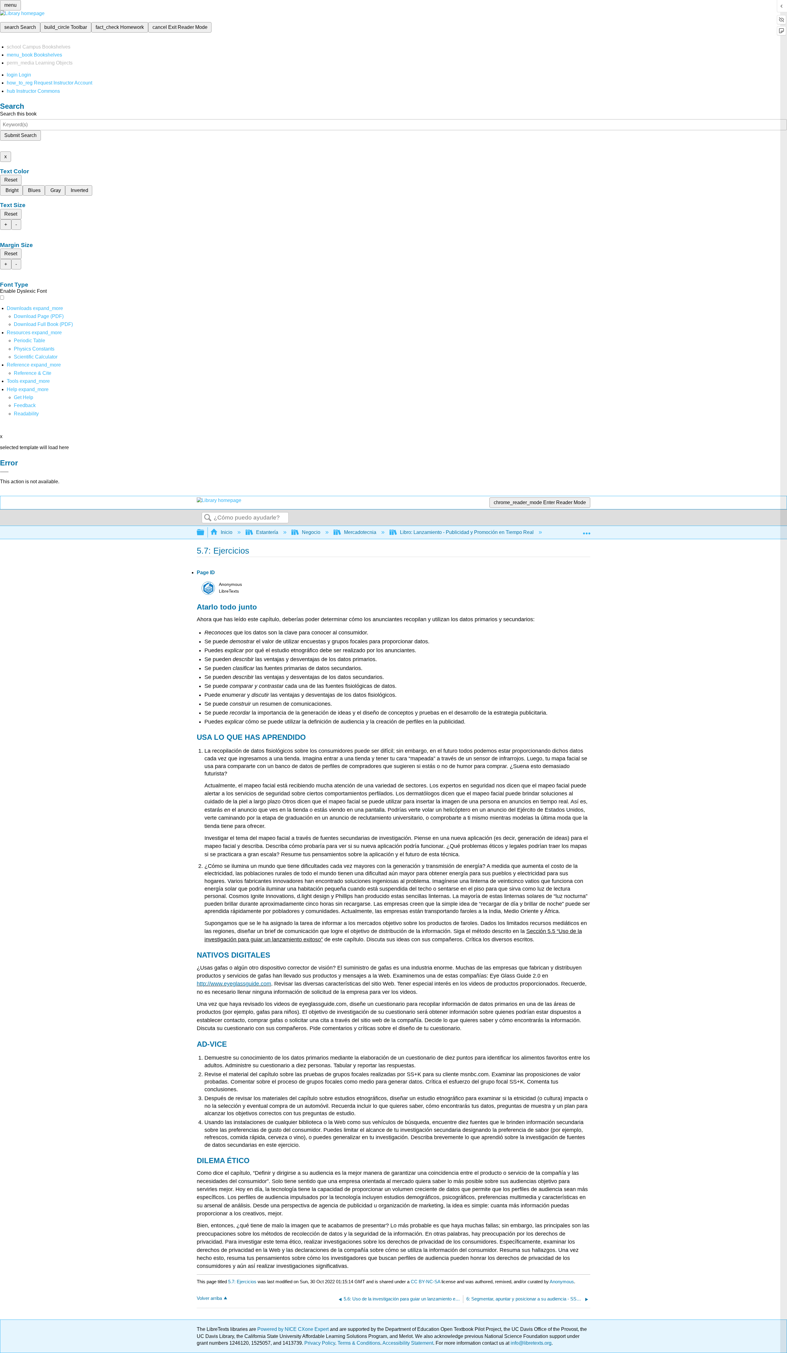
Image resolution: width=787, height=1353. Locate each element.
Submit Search (20, 135)
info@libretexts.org (530, 1343)
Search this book (18, 113)
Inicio (226, 532)
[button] (25, 405)
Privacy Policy (319, 1343)
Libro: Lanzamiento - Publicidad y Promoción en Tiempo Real (467, 532)
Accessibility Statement (407, 1343)
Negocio (311, 532)
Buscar (208, 518)
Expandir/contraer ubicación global (586, 530)
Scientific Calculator (35, 356)
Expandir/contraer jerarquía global (204, 532)
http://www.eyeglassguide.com (234, 984)
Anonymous (562, 1281)
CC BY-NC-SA (426, 1281)
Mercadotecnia (360, 532)
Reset (10, 179)
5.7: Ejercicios (242, 1281)
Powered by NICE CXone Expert (293, 1329)
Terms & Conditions (359, 1343)
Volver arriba (209, 1298)
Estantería (267, 532)
